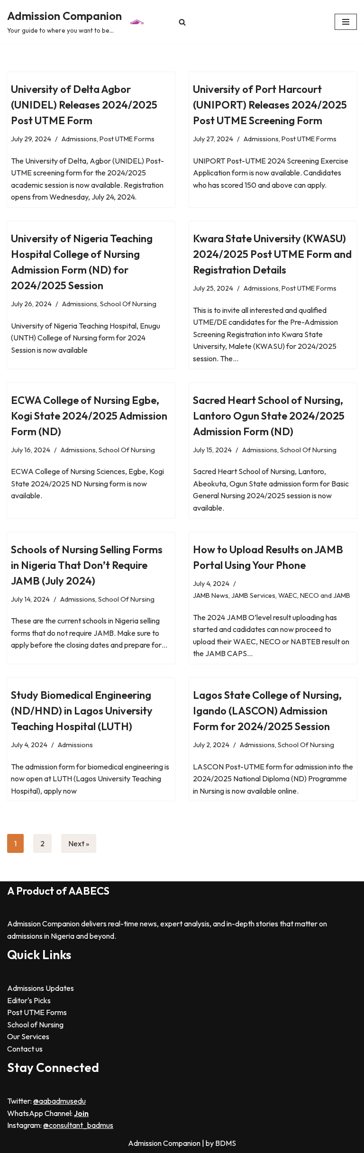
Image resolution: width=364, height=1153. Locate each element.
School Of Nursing (128, 304)
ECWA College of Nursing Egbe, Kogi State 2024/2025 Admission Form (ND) (89, 415)
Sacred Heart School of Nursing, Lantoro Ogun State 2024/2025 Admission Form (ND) (269, 415)
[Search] (182, 22)
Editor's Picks (29, 1000)
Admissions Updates (40, 988)
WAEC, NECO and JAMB (314, 595)
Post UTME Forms (127, 139)
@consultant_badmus (78, 1125)
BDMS (225, 1143)
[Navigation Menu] (346, 22)
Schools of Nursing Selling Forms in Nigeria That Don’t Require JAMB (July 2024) (87, 565)
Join (81, 1113)
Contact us (25, 1048)
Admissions (79, 139)
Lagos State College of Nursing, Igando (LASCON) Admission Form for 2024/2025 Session (267, 710)
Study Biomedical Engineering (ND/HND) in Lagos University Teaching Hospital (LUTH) (82, 710)
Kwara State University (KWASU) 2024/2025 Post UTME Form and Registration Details (272, 254)
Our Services (28, 1036)
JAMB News (210, 595)
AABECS (88, 890)
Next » (78, 843)
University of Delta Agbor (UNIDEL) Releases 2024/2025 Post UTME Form (84, 104)
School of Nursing (35, 1024)
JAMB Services (253, 595)
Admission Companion (165, 1143)
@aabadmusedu (59, 1101)
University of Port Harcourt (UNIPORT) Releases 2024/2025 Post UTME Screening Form (270, 104)
